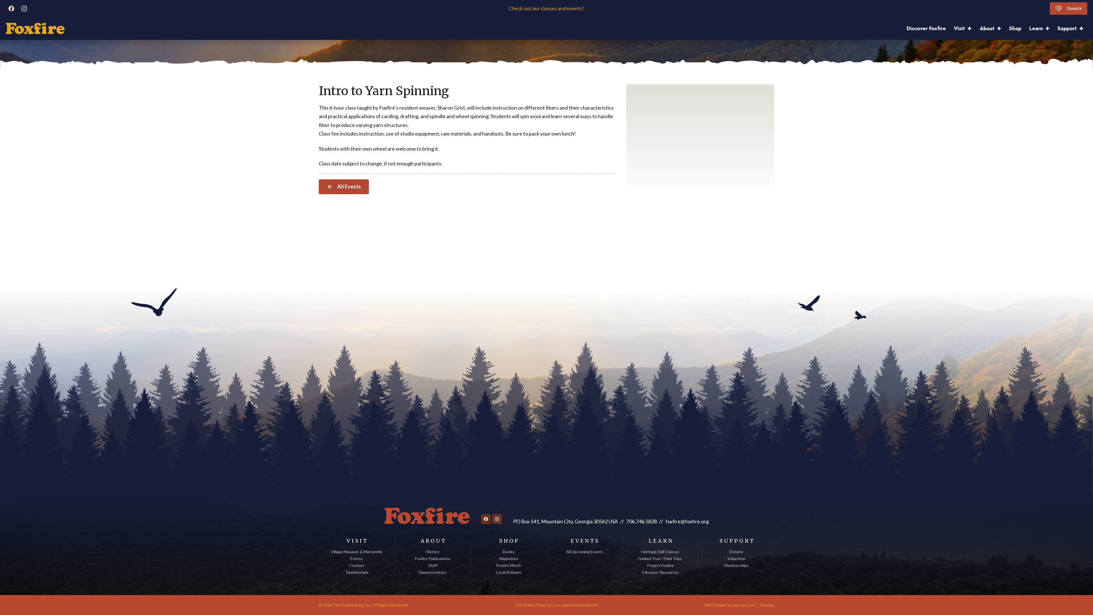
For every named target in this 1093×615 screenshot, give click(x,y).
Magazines (508, 558)
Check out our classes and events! (547, 8)
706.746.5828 (641, 521)
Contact (356, 565)
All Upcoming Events (584, 551)
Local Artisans (508, 572)
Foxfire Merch (508, 565)
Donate (1074, 8)
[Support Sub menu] (1083, 28)
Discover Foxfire (926, 28)
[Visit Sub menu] (971, 28)
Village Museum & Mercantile (357, 551)
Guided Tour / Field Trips (660, 558)
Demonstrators (433, 572)
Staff (432, 565)
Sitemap (767, 604)
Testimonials (356, 572)
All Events (349, 186)
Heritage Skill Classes (660, 551)
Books (509, 551)
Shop (1015, 28)
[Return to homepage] (427, 516)
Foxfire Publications (433, 558)
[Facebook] (11, 8)
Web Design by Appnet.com (730, 604)
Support (1067, 28)
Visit (959, 28)
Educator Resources (660, 572)
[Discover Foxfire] (35, 28)
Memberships (736, 565)
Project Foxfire (660, 565)
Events (356, 558)
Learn (1036, 28)
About (987, 28)
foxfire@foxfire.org (687, 521)
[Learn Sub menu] (1049, 28)
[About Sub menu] (1001, 28)
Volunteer (736, 558)
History (432, 551)
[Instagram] (24, 8)
